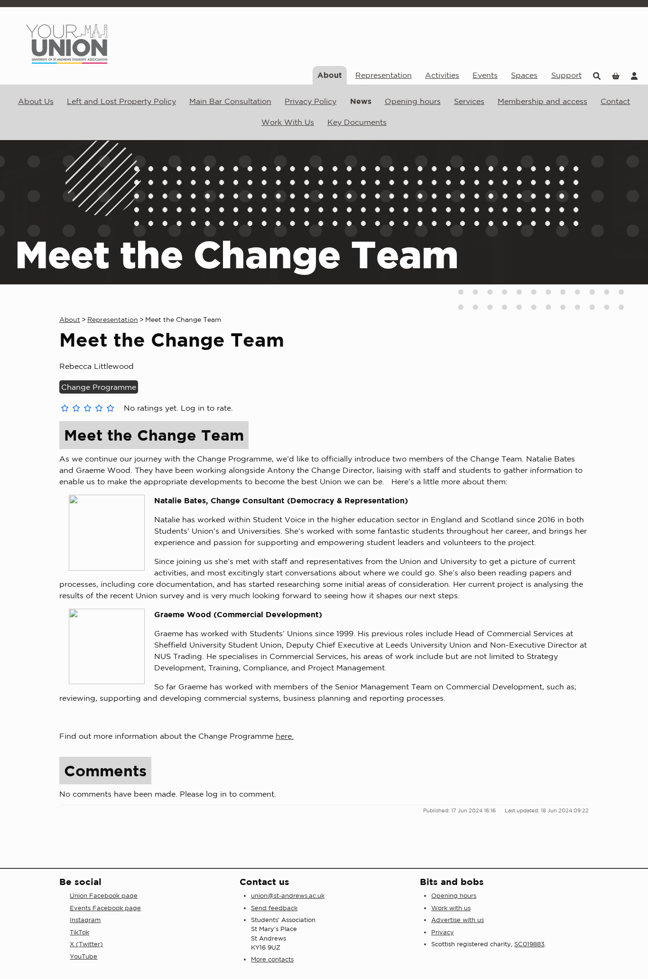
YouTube (83, 956)
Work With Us (287, 122)
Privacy (442, 932)
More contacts (272, 959)
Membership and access (542, 101)
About (329, 75)
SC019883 (529, 944)
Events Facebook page (105, 908)
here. (285, 736)
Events (485, 75)
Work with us (451, 908)
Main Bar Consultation (230, 101)
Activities (442, 75)
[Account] (634, 75)
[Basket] (615, 75)
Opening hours (413, 101)
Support (566, 75)
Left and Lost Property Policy (121, 101)
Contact (615, 101)
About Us (36, 101)
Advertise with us (457, 919)
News (360, 101)
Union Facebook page (104, 895)
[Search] (596, 75)
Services (469, 101)
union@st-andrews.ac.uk (287, 895)
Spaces (524, 75)
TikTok (79, 932)
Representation (383, 75)
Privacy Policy (310, 101)
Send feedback (274, 908)
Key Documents (357, 122)
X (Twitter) (86, 944)
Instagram (85, 919)
